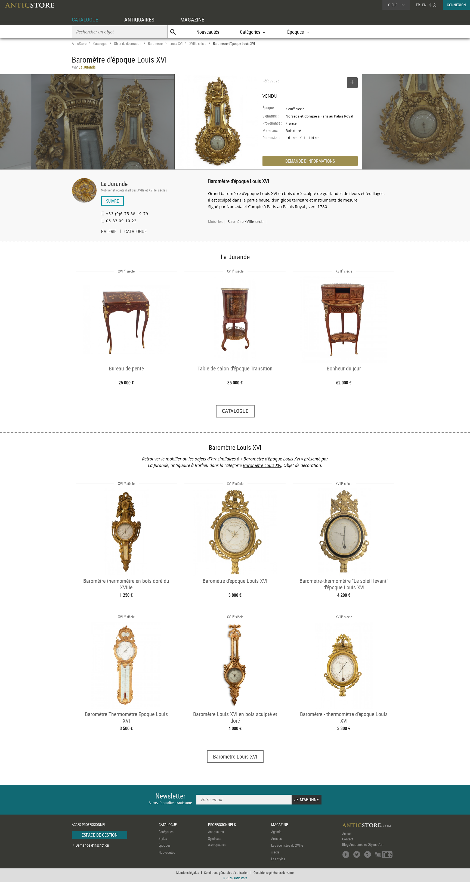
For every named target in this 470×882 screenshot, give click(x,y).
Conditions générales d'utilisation (226, 872)
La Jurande (114, 184)
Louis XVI (176, 43)
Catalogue (100, 43)
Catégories (166, 831)
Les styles (278, 858)
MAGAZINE (192, 19)
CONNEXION (456, 4)
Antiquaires (216, 831)
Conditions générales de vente (273, 872)
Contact (347, 839)
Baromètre (155, 43)
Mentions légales (187, 872)
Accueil (347, 833)
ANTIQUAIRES (139, 19)
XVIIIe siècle (197, 43)
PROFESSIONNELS (222, 824)
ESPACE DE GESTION (100, 835)
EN (424, 4)
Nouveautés (207, 32)
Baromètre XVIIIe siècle (246, 222)
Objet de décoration (127, 43)
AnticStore (79, 43)
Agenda (276, 831)
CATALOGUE (85, 19)
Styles (163, 838)
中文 (433, 4)
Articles (276, 838)
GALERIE (108, 232)
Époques (165, 845)
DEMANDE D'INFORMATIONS (310, 161)
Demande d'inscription (92, 845)
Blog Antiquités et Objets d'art (363, 844)
